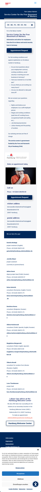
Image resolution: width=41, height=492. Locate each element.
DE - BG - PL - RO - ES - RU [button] (16, 25)
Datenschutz (22, 489)
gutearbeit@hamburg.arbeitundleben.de (19, 251)
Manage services (20, 468)
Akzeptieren (20, 474)
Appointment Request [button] (19, 50)
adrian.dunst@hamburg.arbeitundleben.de (20, 280)
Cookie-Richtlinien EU (12, 447)
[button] (38, 450)
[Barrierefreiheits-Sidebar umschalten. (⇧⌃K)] (36, 484)
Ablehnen (20, 479)
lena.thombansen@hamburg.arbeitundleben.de (22, 392)
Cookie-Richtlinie (13, 489)
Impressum (29, 489)
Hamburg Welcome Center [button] (20, 423)
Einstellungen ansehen (20, 484)
